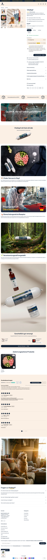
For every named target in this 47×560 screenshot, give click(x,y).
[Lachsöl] (3, 340)
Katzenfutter (26, 514)
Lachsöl (6, 338)
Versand (33, 25)
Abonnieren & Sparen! (34, 43)
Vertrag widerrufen (5, 550)
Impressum (3, 529)
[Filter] (43, 383)
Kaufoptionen (29, 37)
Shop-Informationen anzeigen (33, 64)
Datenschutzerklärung (5, 533)
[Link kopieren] (42, 88)
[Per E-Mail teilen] (40, 88)
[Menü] (4, 550)
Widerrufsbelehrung (4, 531)
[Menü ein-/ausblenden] (46, 4)
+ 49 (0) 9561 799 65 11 (4, 516)
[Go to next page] (27, 431)
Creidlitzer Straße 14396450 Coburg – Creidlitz (5, 514)
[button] (28, 11)
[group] (16, 340)
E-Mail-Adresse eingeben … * (6, 543)
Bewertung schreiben (35, 382)
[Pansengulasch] (34, 340)
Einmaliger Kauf (31, 39)
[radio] (27, 39)
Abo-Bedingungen (4, 536)
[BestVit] (3, 4)
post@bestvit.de (3, 518)
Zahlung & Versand (4, 528)
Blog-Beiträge (26, 519)
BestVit (25, 555)
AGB (1, 534)
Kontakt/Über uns (4, 526)
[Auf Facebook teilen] (30, 88)
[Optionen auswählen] (14, 367)
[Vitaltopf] (8, 361)
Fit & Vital (25, 518)
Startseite (2, 7)
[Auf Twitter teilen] (33, 88)
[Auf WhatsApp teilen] (38, 88)
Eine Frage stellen (30, 85)
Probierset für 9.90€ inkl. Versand (26, 0)
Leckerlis (25, 516)
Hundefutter (26, 513)
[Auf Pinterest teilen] (35, 88)
